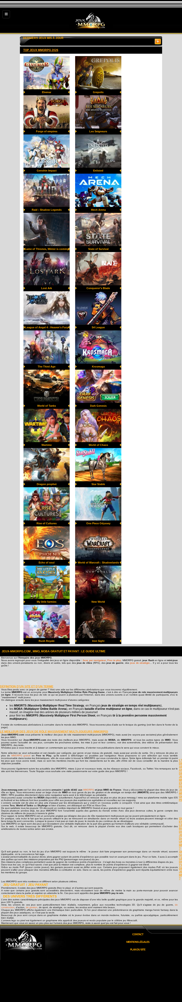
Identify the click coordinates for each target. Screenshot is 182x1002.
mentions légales (137, 941)
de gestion (31, 907)
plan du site (137, 949)
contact (137, 934)
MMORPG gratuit (21, 755)
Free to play (114, 660)
